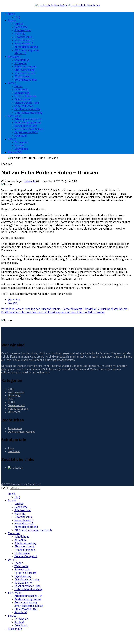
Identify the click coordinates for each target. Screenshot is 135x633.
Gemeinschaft (16, 405)
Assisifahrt (20, 135)
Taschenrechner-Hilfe (27, 109)
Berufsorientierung (25, 125)
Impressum (15, 428)
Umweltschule (23, 37)
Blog (17, 17)
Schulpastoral (22, 30)
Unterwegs (14, 395)
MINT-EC (20, 33)
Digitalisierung (22, 99)
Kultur (11, 402)
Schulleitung (21, 60)
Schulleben (14, 115)
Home (11, 13)
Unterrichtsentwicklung (28, 112)
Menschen (14, 56)
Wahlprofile (21, 89)
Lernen (12, 83)
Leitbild (18, 23)
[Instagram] (15, 467)
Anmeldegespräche (26, 46)
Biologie (12, 303)
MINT (11, 398)
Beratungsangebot (25, 79)
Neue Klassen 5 (23, 40)
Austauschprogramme (27, 122)
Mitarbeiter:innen (24, 73)
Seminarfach (21, 92)
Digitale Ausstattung (26, 102)
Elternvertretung (24, 69)
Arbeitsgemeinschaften (28, 119)
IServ (11, 448)
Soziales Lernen (23, 106)
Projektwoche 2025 (26, 132)
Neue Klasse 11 (24, 43)
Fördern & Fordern (25, 96)
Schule (12, 20)
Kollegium (20, 63)
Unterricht (29, 181)
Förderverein (22, 76)
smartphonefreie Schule (28, 129)
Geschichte (21, 27)
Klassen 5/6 (15, 152)
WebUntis (14, 451)
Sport (11, 388)
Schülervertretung (25, 66)
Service (12, 139)
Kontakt (19, 145)
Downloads (21, 148)
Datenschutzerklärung (21, 431)
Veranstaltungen (18, 408)
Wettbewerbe (16, 392)
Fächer (18, 86)
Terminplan (21, 142)
